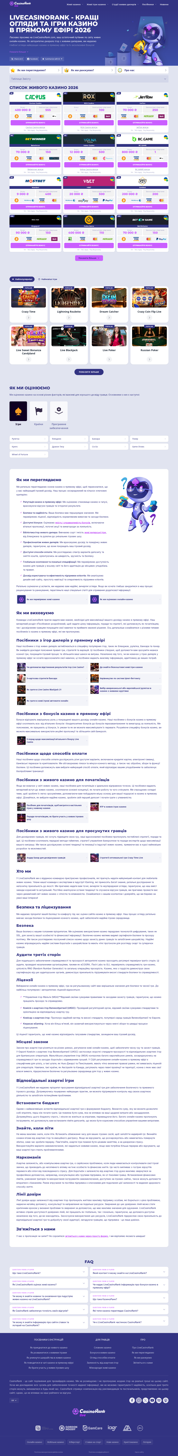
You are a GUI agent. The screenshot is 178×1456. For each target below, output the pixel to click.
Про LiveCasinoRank (143, 1347)
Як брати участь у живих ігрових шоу (49, 1367)
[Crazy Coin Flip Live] (149, 304)
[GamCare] (92, 1428)
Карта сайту (139, 1452)
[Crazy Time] (29, 304)
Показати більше (87, 258)
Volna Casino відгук (89, 169)
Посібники (148, 4)
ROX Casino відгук (88, 127)
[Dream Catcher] (109, 304)
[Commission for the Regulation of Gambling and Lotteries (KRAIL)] (44, 1428)
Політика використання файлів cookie (48, 1452)
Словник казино (102, 1347)
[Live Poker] (109, 344)
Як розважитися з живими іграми (49, 1352)
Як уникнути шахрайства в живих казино (49, 1357)
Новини (164, 4)
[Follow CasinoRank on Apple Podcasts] (165, 1400)
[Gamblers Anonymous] (127, 1428)
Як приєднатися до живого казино (48, 1347)
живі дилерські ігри (95, 532)
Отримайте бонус (35, 123)
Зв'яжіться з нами (143, 1362)
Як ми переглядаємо (143, 1352)
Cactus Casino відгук (35, 127)
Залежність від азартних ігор (102, 1362)
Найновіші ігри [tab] (49, 279)
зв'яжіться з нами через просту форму (86, 1236)
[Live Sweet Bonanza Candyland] (29, 344)
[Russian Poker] (149, 344)
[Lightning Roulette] (69, 304)
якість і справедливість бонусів (72, 522)
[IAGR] (112, 1428)
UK (12, 1400)
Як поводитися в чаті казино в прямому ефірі (48, 1362)
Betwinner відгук (35, 169)
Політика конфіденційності (99, 1452)
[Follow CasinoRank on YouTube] (152, 1400)
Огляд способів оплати (102, 1357)
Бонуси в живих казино (102, 1352)
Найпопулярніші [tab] (23, 279)
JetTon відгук (142, 127)
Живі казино (74, 4)
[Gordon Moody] (68, 1428)
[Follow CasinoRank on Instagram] (139, 1400)
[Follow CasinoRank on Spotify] (159, 1400)
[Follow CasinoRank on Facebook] (132, 1400)
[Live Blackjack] (69, 344)
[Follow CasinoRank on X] (145, 1400)
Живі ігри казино (96, 4)
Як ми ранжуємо (143, 1357)
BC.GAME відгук (142, 169)
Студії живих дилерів (124, 4)
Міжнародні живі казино (102, 1367)
